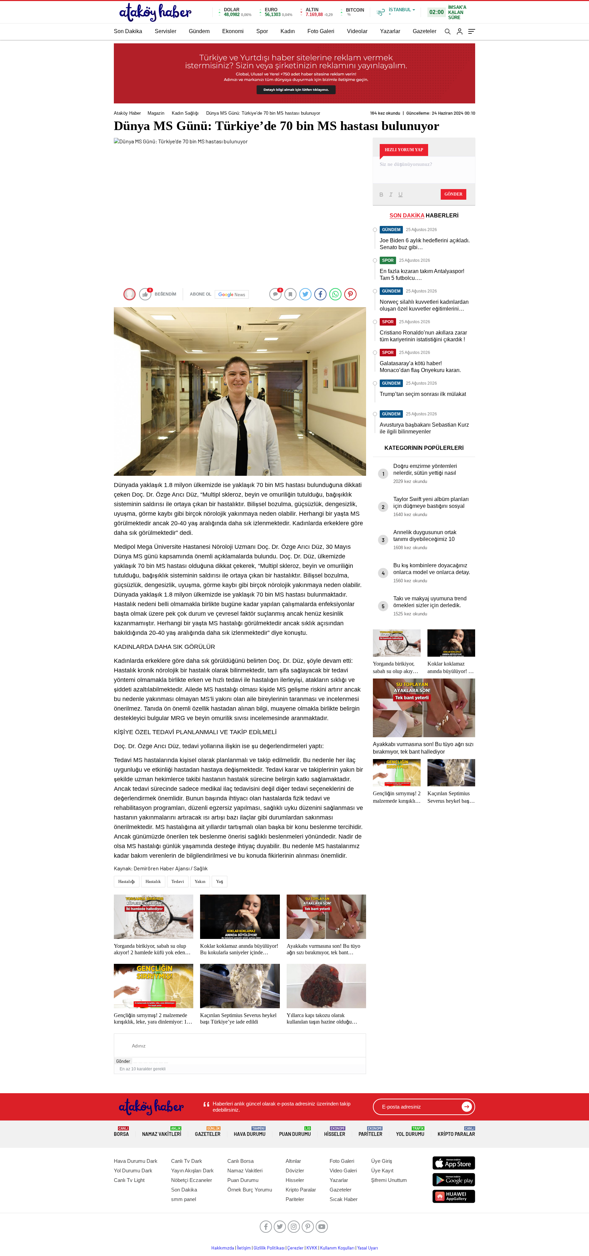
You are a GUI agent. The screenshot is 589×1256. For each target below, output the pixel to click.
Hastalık (153, 881)
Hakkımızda (222, 1248)
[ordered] (151, 1062)
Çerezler (295, 1248)
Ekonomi (233, 31)
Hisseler (334, 1131)
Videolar (357, 31)
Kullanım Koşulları (337, 1248)
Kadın (288, 31)
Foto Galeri (320, 31)
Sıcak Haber (344, 1199)
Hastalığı (126, 881)
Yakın (200, 881)
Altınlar (293, 1161)
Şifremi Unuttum (389, 1180)
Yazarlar (390, 31)
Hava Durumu (250, 1131)
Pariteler (370, 1131)
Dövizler (295, 1170)
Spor (262, 31)
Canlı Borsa (240, 1161)
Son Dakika (128, 31)
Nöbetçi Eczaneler (191, 1180)
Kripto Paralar (456, 1131)
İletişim (244, 1248)
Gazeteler (424, 31)
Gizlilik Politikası (269, 1248)
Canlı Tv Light (129, 1180)
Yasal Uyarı (367, 1248)
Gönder (123, 1061)
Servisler (165, 31)
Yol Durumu (410, 1131)
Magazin (156, 113)
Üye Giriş (381, 1161)
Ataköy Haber (127, 113)
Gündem (199, 31)
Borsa (121, 1131)
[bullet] (156, 1062)
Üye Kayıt (382, 1170)
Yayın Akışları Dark (192, 1170)
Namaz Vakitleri (161, 1131)
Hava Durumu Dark (135, 1161)
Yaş (219, 881)
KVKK (311, 1248)
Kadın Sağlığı (185, 113)
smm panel (183, 1199)
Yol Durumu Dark (133, 1170)
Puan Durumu (295, 1131)
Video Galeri (343, 1170)
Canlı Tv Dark (186, 1161)
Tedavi (177, 881)
